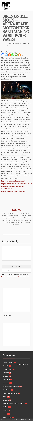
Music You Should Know (10, 393)
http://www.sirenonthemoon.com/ (13, 181)
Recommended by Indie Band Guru (13, 403)
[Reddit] (9, 54)
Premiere (6, 400)
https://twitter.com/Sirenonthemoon (13, 191)
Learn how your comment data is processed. (16, 277)
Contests (5, 366)
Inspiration (6, 379)
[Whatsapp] (12, 54)
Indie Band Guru (28, 419)
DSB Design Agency (15, 419)
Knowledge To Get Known (11, 386)
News (4, 396)
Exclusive (6, 372)
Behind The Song (8, 362)
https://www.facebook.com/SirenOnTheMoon (16, 184)
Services (5, 410)
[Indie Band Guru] (16, 5)
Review (17, 43)
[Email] (16, 54)
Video (4, 414)
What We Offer (7, 417)
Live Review (6, 390)
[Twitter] (6, 54)
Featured (5, 376)
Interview (6, 383)
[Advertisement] (13, 299)
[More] (19, 54)
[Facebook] (2, 54)
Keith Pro (9, 43)
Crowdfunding (7, 369)
